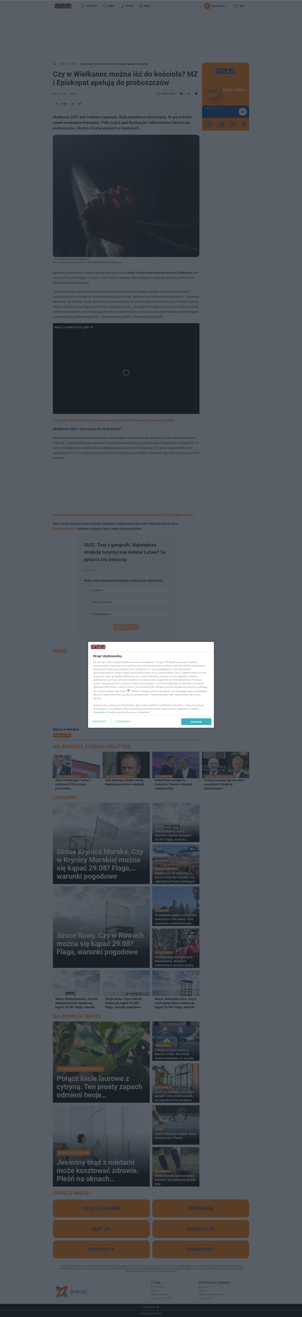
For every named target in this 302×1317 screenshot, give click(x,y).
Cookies (112, 712)
